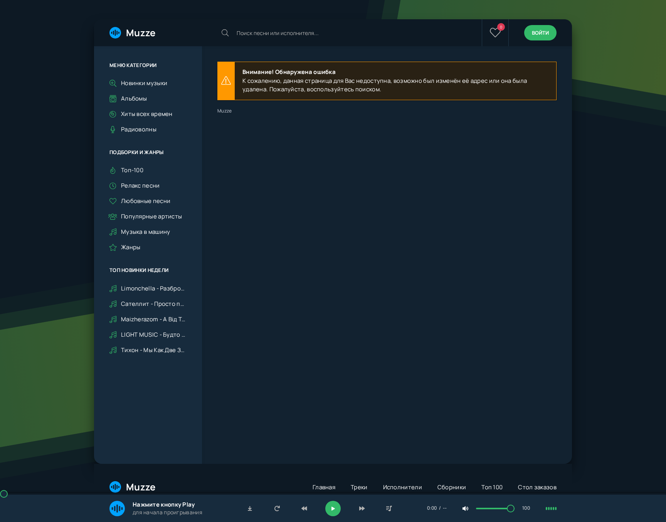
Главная (324, 487)
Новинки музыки (144, 83)
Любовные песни (145, 201)
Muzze (141, 32)
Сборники (451, 487)
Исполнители (402, 487)
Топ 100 (492, 487)
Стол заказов (537, 487)
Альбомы (134, 98)
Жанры (131, 247)
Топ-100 (132, 170)
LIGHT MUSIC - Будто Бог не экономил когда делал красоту (154, 335)
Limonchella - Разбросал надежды (154, 288)
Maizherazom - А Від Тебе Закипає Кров (154, 319)
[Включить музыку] (333, 508)
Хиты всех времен (147, 114)
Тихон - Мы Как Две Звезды (154, 350)
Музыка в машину (145, 232)
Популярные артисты (151, 216)
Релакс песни (140, 185)
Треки (359, 487)
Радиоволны (138, 129)
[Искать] (225, 32)
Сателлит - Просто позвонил (154, 304)
